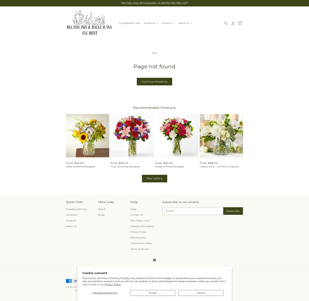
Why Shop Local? (140, 220)
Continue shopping (154, 81)
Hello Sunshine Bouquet (80, 166)
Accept (153, 292)
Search (102, 209)
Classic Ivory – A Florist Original (219, 166)
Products (71, 220)
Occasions (72, 215)
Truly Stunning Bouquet (125, 166)
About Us (71, 226)
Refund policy (138, 237)
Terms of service (139, 249)
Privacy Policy (113, 284)
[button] (151, 23)
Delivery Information (142, 226)
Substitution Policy (141, 243)
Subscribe (233, 211)
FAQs (133, 209)
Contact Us (136, 215)
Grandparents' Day (76, 209)
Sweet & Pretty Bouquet (169, 166)
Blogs (101, 215)
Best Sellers (154, 178)
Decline (201, 292)
